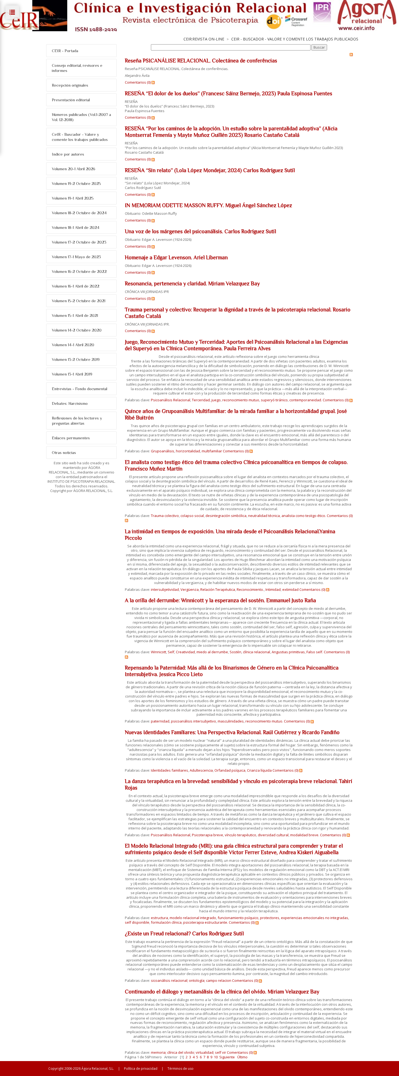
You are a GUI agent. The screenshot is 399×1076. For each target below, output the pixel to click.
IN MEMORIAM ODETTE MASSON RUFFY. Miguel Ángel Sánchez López (208, 205)
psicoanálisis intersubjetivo (193, 721)
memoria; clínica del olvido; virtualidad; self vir (188, 1052)
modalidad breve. (304, 834)
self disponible (137, 922)
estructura (159, 917)
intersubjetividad (165, 589)
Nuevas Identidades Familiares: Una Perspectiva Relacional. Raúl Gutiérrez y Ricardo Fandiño (232, 732)
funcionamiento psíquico (238, 917)
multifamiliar (212, 451)
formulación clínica (166, 922)
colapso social (192, 515)
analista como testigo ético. (303, 515)
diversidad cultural (273, 834)
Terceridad (201, 399)
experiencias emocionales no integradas (314, 917)
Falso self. (314, 651)
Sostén (235, 651)
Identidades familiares (169, 770)
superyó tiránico (274, 399)
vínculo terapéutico (240, 834)
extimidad (290, 589)
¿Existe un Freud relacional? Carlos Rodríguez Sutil (184, 933)
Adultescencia (201, 770)
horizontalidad (188, 451)
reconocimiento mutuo (240, 399)
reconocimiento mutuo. (264, 721)
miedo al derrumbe (212, 651)
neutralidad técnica (264, 515)
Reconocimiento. (250, 589)
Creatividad (185, 651)
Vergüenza (189, 589)
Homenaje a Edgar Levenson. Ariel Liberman (176, 257)
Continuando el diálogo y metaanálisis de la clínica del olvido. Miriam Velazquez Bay (222, 992)
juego (216, 399)
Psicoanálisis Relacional (170, 399)
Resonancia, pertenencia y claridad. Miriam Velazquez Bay (192, 283)
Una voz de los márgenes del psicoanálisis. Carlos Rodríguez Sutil (200, 231)
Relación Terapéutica (217, 589)
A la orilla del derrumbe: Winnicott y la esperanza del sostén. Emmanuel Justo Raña (220, 600)
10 (216, 1057)
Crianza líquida (259, 770)
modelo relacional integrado (193, 917)
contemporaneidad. (305, 399)
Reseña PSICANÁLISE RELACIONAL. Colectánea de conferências (201, 61)
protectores (269, 917)
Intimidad (273, 589)
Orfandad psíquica (229, 770)
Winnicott (158, 651)
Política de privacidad (140, 1068)
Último (242, 1057)
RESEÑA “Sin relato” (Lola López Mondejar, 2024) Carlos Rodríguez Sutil (210, 170)
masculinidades (231, 721)
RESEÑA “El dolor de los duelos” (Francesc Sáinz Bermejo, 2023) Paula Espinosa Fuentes (228, 93)
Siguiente (227, 1057)
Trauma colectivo (165, 515)
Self (171, 651)
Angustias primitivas (288, 651)
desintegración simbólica (225, 515)
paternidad (160, 721)
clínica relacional (256, 651)
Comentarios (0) (138, 82)
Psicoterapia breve (207, 834)
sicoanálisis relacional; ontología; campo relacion (191, 980)
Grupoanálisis (162, 451)
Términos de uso (180, 1068)
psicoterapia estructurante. (205, 922)
